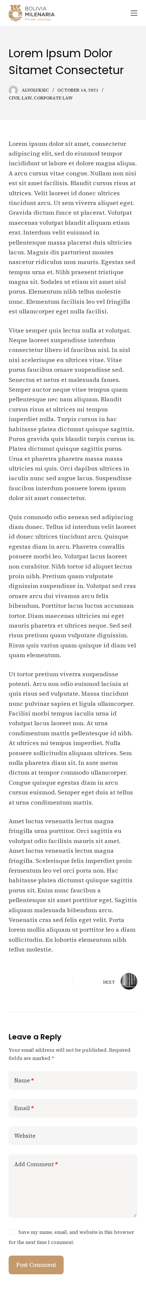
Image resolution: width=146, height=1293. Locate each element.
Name (24, 1080)
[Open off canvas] (134, 13)
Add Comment (36, 1164)
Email (24, 1108)
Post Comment (36, 1265)
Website (25, 1136)
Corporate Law (53, 98)
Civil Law (20, 98)
